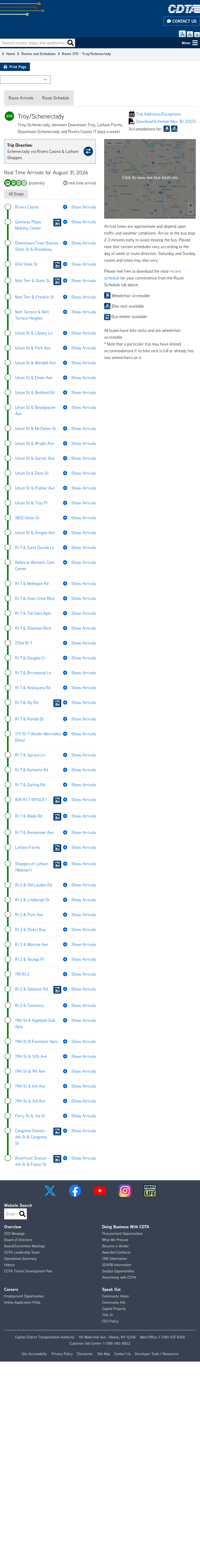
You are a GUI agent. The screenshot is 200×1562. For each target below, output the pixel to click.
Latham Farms (27, 847)
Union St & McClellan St (35, 428)
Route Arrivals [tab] (21, 97)
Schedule (166, 121)
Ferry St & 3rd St (30, 1115)
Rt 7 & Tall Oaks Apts (33, 613)
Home (10, 53)
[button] (50, 1190)
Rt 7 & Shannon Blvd (33, 628)
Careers (11, 1289)
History (9, 1264)
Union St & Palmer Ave (35, 488)
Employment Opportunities (24, 1296)
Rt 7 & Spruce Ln (30, 755)
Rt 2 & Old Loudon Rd (33, 884)
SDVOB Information (116, 1264)
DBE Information (114, 1258)
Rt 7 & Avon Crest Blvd (34, 598)
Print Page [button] (17, 66)
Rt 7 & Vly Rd (26, 702)
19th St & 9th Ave (30, 1071)
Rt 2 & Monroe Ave (31, 944)
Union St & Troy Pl (31, 502)
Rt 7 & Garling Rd (30, 784)
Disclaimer (85, 1353)
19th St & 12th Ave (31, 1056)
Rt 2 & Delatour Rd (31, 989)
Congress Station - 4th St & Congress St (31, 1137)
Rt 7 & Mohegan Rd (31, 583)
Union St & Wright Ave (34, 443)
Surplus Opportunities (118, 1271)
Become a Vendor (115, 1246)
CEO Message (14, 1233)
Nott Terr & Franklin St (34, 297)
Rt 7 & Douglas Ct (30, 657)
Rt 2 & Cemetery (29, 1005)
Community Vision (115, 1296)
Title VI (107, 1315)
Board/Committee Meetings (24, 1246)
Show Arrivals (83, 207)
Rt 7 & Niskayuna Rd (33, 687)
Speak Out (111, 1289)
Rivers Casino (27, 207)
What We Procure (115, 1239)
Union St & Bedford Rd (34, 392)
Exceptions (158, 114)
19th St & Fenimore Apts (36, 1041)
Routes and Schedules (38, 53)
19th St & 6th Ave (30, 1086)
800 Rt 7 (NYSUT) (30, 799)
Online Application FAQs (22, 1302)
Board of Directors (18, 1239)
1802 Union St (27, 517)
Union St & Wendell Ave (35, 362)
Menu (186, 42)
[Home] (184, 8)
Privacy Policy (62, 1353)
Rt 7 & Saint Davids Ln (34, 547)
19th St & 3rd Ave (30, 1101)
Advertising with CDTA (119, 1277)
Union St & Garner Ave (34, 458)
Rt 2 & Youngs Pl (29, 959)
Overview (12, 1227)
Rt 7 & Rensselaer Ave (34, 832)
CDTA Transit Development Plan (28, 1271)
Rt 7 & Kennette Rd (31, 769)
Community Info (114, 1302)
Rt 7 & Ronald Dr (29, 719)
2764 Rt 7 (23, 643)
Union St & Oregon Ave (35, 532)
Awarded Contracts (116, 1252)
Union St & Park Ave (33, 347)
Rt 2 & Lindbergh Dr (32, 899)
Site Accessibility (34, 1353)
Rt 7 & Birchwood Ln (33, 672)
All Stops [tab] (16, 193)
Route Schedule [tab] (55, 97)
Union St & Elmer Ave (33, 377)
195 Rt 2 (22, 974)
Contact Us (184, 21)
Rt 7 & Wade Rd (28, 816)
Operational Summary (20, 1258)
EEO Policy (110, 1321)
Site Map (103, 1353)
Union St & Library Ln (33, 333)
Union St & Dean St (32, 473)
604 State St (26, 264)
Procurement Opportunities (122, 1233)
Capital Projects (114, 1308)
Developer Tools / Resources (156, 1353)
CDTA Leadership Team (22, 1252)
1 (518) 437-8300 (172, 1337)
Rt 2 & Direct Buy (30, 929)
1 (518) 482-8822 (116, 1343)
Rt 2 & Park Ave (29, 914)
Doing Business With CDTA (125, 1227)
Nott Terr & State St (32, 280)
